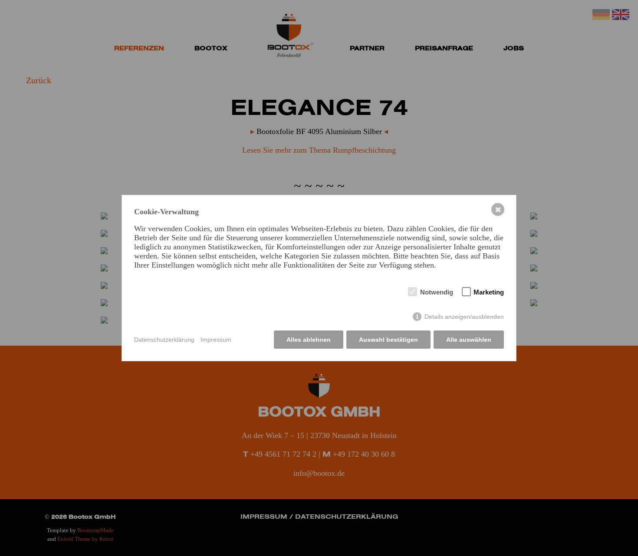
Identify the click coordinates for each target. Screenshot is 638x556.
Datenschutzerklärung (164, 339)
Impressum (216, 339)
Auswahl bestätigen (388, 339)
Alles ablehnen (308, 339)
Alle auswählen (468, 339)
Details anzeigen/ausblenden (464, 316)
